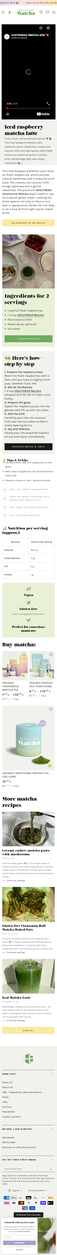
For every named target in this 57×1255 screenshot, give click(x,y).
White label (9, 1142)
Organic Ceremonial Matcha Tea (10, 686)
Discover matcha (28, 339)
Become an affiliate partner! (19, 1147)
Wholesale (8, 1137)
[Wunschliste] (47, 12)
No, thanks (19, 1250)
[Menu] (3, 12)
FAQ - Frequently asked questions (22, 1092)
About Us (7, 1087)
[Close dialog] (53, 1220)
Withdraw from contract (28, 1215)
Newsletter (8, 1111)
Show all (28, 1030)
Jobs (4, 1101)
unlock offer (19, 1243)
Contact (7, 1106)
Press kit (7, 1082)
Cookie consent (11, 1116)
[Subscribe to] (51, 1169)
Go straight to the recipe (28, 223)
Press (5, 1097)
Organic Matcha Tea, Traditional (41, 684)
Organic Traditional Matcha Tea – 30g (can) (26, 774)
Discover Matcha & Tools (28, 447)
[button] (41, 12)
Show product (23, 675)
